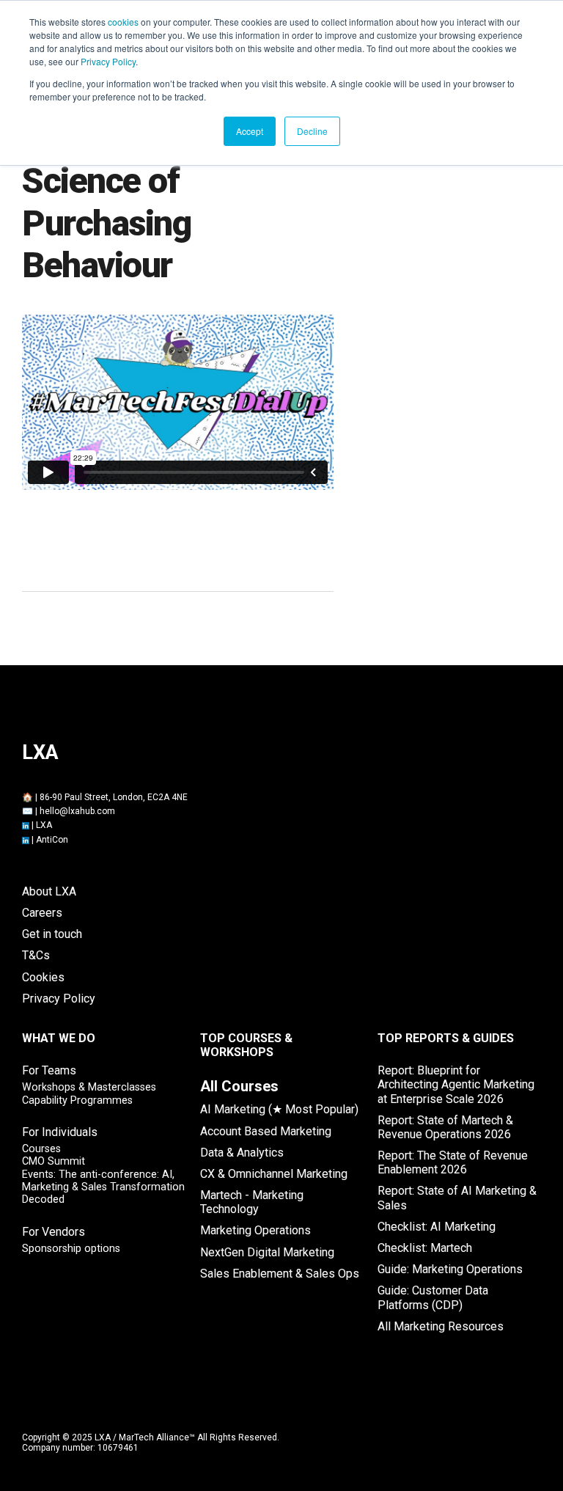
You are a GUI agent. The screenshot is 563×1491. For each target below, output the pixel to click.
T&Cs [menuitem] (36, 955)
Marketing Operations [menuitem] (255, 1230)
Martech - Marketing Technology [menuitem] (251, 1202)
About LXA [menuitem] (49, 891)
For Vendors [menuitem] (53, 1232)
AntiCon (52, 840)
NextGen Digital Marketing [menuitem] (267, 1252)
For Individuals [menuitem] (59, 1132)
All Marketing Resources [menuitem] (441, 1326)
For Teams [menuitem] (49, 1070)
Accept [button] (249, 131)
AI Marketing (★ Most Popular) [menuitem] (279, 1109)
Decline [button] (312, 131)
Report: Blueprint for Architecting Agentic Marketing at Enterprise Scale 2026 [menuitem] (456, 1084)
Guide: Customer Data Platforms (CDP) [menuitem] (433, 1297)
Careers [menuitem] (42, 913)
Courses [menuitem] (41, 1149)
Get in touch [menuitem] (52, 934)
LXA (44, 825)
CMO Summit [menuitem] (53, 1161)
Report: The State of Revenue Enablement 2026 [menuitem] (453, 1162)
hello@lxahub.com (77, 811)
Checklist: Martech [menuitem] (425, 1248)
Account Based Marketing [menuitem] (265, 1131)
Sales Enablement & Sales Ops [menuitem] (279, 1274)
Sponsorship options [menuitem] (71, 1248)
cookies (123, 21)
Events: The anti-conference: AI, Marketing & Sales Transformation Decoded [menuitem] (103, 1187)
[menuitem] (239, 1086)
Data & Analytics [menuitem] (242, 1153)
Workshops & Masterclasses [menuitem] (89, 1087)
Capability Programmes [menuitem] (77, 1100)
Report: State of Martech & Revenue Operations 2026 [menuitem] (445, 1127)
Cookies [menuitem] (43, 977)
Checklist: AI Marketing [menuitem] (437, 1227)
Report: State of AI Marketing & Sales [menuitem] (457, 1198)
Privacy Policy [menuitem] (58, 998)
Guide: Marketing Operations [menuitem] (450, 1269)
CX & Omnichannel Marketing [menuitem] (273, 1174)
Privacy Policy (108, 61)
